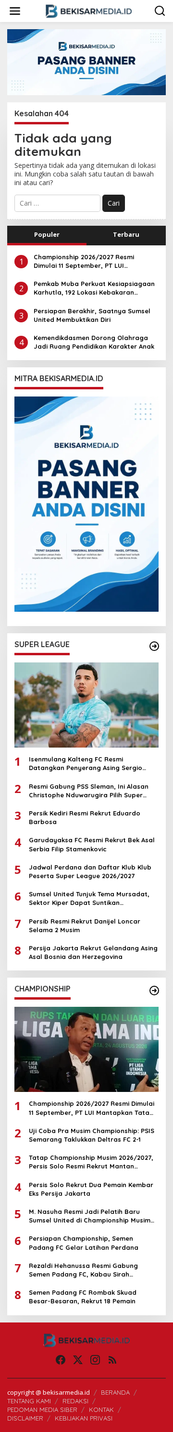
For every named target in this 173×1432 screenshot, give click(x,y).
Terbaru (126, 234)
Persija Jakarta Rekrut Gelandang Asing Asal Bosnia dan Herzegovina (93, 952)
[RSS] (112, 1360)
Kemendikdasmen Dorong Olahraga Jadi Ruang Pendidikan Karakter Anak (94, 342)
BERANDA (115, 1392)
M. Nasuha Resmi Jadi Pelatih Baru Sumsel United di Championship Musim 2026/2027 (89, 1216)
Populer (47, 234)
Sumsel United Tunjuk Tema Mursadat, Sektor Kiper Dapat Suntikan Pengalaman (89, 898)
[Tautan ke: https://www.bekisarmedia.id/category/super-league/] (154, 646)
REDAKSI (75, 1401)
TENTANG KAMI (29, 1401)
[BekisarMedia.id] (88, 10)
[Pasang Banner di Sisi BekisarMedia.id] (86, 504)
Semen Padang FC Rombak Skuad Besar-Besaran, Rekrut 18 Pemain (82, 1297)
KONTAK (101, 1409)
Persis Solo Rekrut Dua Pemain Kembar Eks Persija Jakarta (91, 1189)
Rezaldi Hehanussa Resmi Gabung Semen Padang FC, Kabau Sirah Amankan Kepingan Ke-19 (83, 1270)
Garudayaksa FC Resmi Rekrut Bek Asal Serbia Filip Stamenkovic (92, 844)
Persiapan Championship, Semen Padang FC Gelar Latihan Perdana (83, 1242)
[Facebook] (60, 1360)
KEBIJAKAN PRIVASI (83, 1418)
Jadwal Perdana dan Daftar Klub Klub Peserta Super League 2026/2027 (90, 871)
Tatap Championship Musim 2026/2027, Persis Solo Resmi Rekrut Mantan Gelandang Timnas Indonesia (91, 1162)
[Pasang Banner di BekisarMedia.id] (86, 61)
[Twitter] (78, 1360)
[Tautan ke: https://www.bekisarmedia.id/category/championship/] (154, 990)
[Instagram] (95, 1360)
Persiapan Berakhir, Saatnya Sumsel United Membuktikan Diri (92, 315)
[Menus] (15, 11)
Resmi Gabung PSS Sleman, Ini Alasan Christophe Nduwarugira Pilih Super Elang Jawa (88, 790)
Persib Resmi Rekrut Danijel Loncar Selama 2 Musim (84, 925)
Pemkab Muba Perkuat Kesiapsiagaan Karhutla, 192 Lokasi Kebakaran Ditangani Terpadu (94, 288)
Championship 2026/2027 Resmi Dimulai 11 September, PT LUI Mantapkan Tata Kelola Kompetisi (88, 261)
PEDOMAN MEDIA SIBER (42, 1409)
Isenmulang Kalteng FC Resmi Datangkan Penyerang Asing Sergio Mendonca (85, 763)
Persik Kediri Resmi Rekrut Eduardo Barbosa (84, 817)
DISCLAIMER (25, 1418)
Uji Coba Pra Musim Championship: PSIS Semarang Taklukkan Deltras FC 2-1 (91, 1135)
